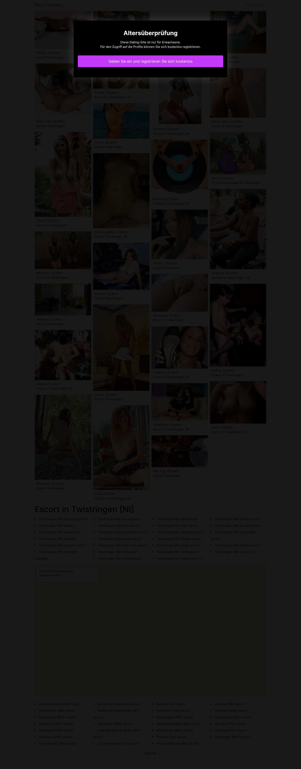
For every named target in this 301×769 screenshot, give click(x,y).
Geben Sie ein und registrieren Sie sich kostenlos (150, 61)
